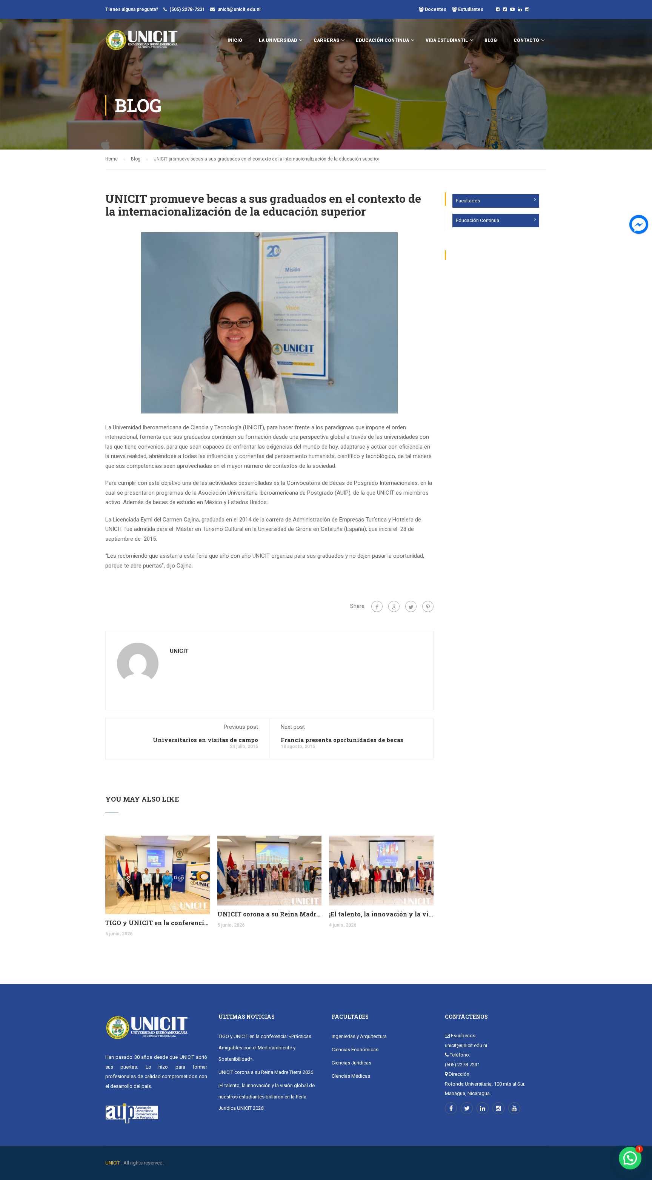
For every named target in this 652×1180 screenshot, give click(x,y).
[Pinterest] (428, 606)
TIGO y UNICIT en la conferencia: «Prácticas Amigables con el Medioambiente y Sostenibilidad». (157, 923)
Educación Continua (477, 220)
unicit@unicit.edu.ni (238, 9)
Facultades (468, 201)
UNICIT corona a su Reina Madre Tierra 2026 (269, 914)
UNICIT (179, 651)
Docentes (435, 9)
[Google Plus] (394, 606)
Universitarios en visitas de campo (205, 739)
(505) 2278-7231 (187, 9)
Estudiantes (470, 9)
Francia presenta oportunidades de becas (342, 739)
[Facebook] (377, 606)
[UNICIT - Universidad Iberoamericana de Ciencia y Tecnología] (141, 43)
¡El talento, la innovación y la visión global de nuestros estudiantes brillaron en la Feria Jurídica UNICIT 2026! (381, 914)
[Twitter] (411, 606)
